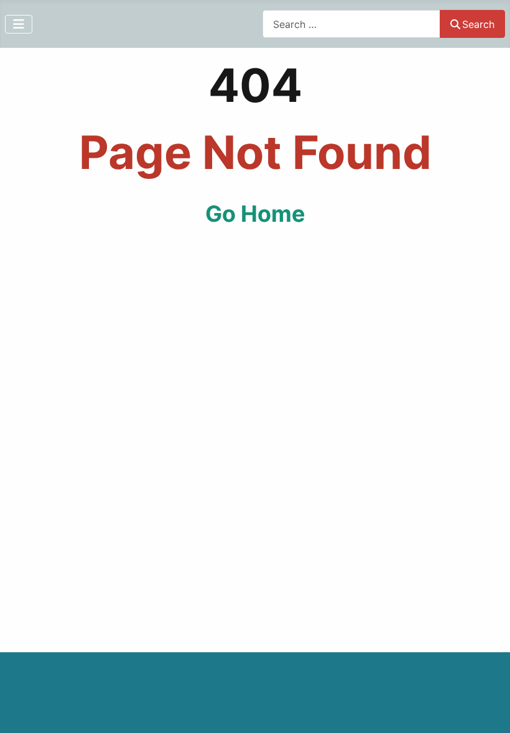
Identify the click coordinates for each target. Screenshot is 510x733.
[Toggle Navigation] (18, 24)
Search (478, 24)
